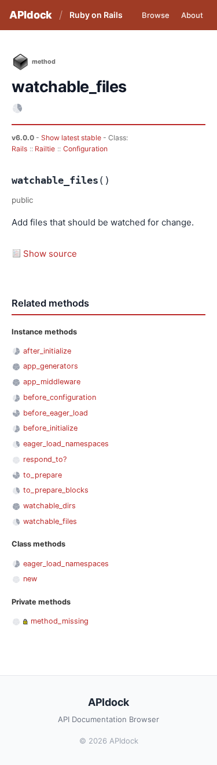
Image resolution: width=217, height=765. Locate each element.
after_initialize (47, 351)
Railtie (45, 148)
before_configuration (59, 397)
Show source (50, 253)
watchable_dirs (49, 505)
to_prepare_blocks (56, 490)
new (30, 578)
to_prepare (42, 475)
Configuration (85, 148)
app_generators (50, 366)
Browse (156, 15)
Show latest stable (72, 137)
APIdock (30, 15)
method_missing (60, 621)
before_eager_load (55, 413)
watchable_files (50, 521)
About (192, 15)
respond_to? (45, 459)
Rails (19, 148)
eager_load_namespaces (66, 443)
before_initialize (50, 428)
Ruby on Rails (96, 15)
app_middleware (51, 381)
